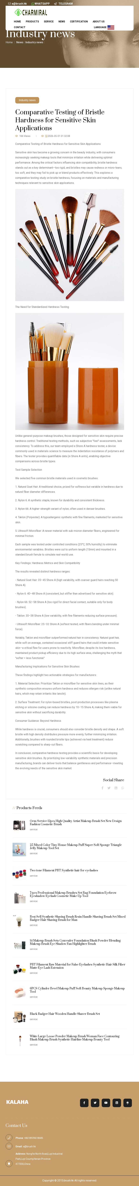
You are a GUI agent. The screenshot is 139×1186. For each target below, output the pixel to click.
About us (99, 21)
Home (17, 21)
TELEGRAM (65, 3)
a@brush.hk (19, 3)
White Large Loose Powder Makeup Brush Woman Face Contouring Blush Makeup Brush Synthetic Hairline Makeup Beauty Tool (75, 1038)
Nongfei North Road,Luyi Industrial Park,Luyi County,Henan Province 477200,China (39, 1158)
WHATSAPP (42, 3)
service (49, 21)
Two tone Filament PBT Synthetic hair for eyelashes (64, 870)
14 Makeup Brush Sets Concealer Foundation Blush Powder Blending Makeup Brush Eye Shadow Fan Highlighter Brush (75, 942)
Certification (79, 21)
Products (32, 21)
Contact (19, 27)
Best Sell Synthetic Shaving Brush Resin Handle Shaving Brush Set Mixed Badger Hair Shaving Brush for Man (77, 918)
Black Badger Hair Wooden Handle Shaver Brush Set (65, 1014)
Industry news (34, 42)
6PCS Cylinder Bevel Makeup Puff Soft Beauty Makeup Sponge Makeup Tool (77, 990)
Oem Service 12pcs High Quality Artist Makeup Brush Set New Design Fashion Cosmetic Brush (76, 822)
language (100, 27)
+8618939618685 (33, 1138)
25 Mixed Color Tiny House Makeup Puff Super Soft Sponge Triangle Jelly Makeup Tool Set (76, 846)
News (61, 21)
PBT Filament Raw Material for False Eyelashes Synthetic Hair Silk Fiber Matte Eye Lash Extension (77, 966)
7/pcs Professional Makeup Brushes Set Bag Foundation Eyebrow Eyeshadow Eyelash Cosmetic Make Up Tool (73, 894)
